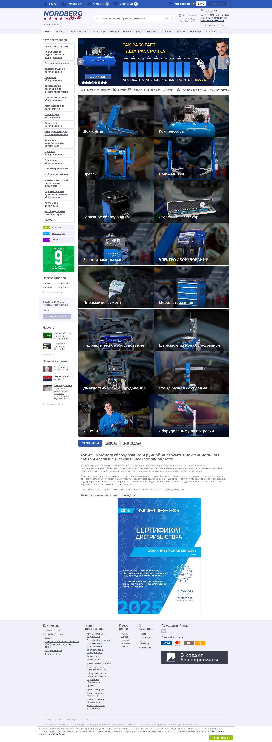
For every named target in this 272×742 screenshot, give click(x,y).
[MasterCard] (178, 643)
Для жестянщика (170, 221)
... (221, 31)
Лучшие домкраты (95, 136)
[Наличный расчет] (189, 643)
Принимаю (221, 737)
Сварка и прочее (169, 264)
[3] (89, 82)
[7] (102, 82)
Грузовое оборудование (53, 153)
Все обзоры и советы (53, 404)
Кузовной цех (168, 435)
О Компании (195, 31)
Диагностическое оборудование (55, 99)
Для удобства (168, 307)
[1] (83, 82)
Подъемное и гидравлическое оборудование (55, 54)
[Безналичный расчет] (200, 643)
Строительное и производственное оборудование (56, 194)
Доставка (151, 31)
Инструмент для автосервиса (54, 107)
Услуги (49, 219)
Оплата (139, 31)
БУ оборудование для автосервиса (55, 213)
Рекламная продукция (51, 204)
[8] (105, 82)
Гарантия (180, 31)
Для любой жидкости (96, 264)
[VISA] (167, 643)
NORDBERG (64, 283)
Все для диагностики (96, 392)
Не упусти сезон (169, 350)
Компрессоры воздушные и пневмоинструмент (56, 88)
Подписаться (57, 316)
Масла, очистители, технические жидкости (56, 182)
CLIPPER (46, 283)
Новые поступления (56, 46)
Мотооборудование (56, 168)
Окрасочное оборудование (53, 124)
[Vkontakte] (164, 631)
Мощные (90, 178)
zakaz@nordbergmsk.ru (212, 20)
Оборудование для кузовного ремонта (56, 133)
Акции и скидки (97, 31)
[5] (95, 82)
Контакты (211, 31)
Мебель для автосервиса (52, 116)
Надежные (166, 136)
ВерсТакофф (65, 287)
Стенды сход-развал (57, 63)
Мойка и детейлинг (56, 174)
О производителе (77, 31)
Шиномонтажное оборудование (55, 70)
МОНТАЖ (90, 435)
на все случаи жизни (96, 221)
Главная (47, 31)
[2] (86, 82)
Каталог (60, 31)
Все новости (49, 354)
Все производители (52, 292)
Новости (114, 31)
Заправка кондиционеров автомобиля (54, 143)
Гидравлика (91, 350)
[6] (99, 82)
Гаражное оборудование (53, 79)
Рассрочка (166, 31)
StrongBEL (47, 287)
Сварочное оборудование (53, 161)
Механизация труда (95, 307)
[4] (92, 82)
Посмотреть (168, 178)
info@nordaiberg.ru (217, 17)
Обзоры (127, 31)
